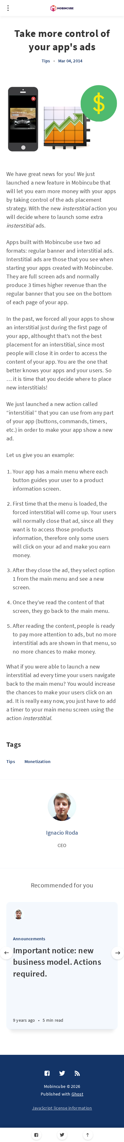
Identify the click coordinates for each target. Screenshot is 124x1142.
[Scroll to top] (88, 1135)
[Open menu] (8, 8)
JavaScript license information (62, 1108)
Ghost (78, 1094)
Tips (46, 60)
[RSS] (77, 1073)
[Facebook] (36, 1135)
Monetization (37, 761)
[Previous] (6, 953)
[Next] (117, 953)
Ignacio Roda (62, 832)
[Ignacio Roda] (62, 806)
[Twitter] (62, 1135)
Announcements (29, 939)
